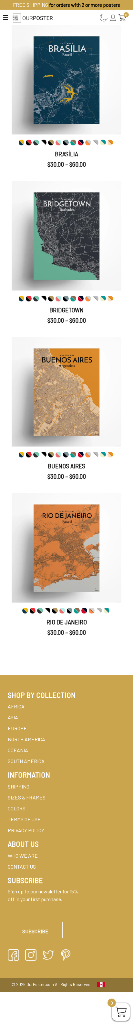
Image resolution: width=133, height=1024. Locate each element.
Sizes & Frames (27, 797)
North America (26, 739)
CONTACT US (22, 866)
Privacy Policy (26, 830)
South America (26, 761)
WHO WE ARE (23, 856)
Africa (16, 706)
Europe (17, 728)
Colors (17, 808)
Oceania (18, 750)
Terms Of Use (24, 819)
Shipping (18, 786)
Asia (13, 717)
